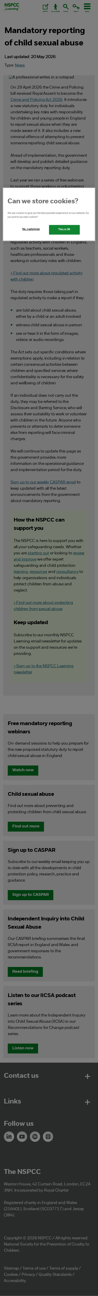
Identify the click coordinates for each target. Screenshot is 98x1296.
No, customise (31, 229)
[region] (49, 214)
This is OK (64, 229)
